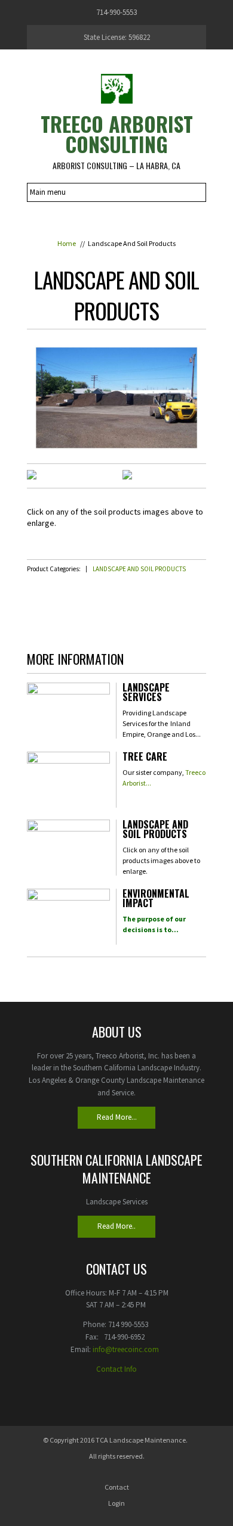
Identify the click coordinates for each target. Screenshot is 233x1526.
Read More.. (116, 1226)
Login (116, 1503)
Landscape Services (146, 693)
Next (188, 498)
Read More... (117, 1117)
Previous (45, 498)
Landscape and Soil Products (155, 830)
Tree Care (144, 758)
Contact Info (116, 1369)
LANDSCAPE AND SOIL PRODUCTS (139, 569)
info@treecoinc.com (126, 1349)
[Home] (116, 88)
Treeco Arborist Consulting (117, 133)
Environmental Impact (155, 899)
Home (66, 243)
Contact (117, 1487)
